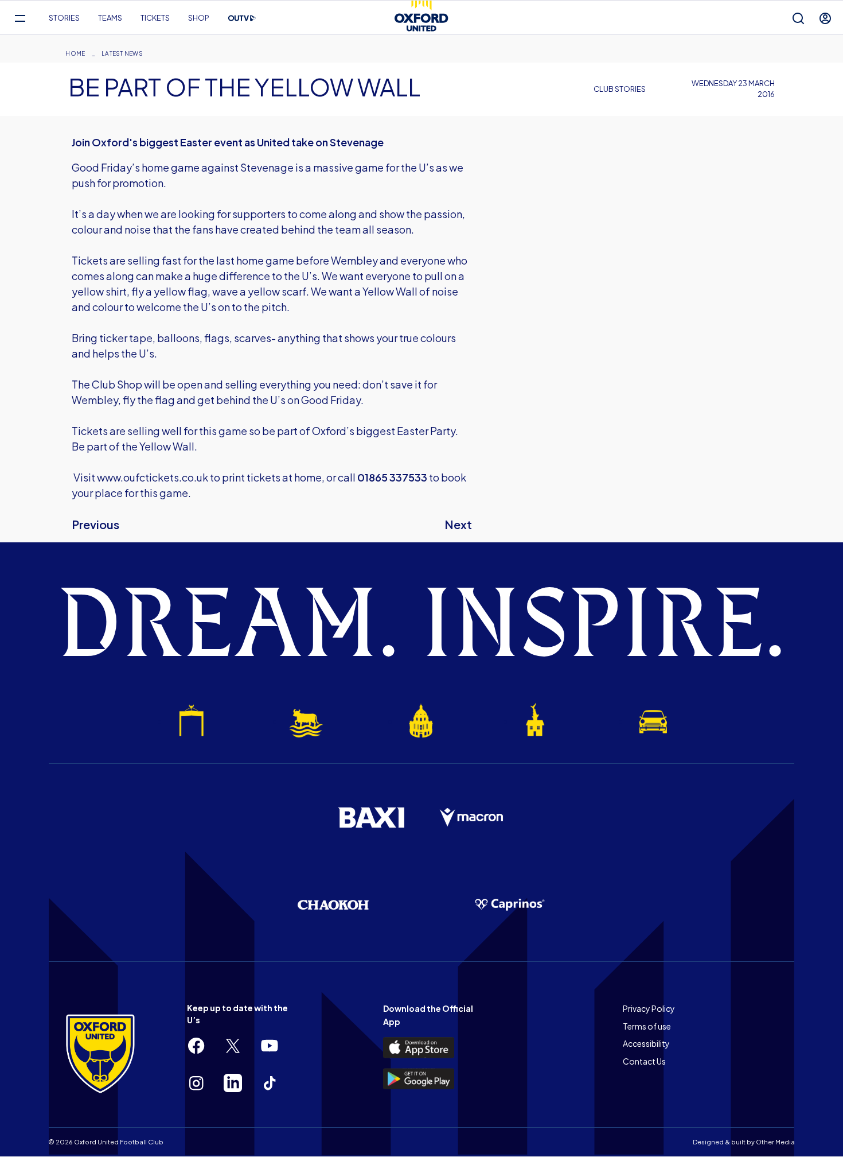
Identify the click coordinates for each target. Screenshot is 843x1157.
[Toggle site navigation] (20, 18)
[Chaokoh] (333, 905)
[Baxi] (371, 817)
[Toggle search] (798, 18)
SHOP (198, 17)
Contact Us (644, 1061)
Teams (110, 17)
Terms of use (647, 1026)
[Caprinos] (509, 905)
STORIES (64, 17)
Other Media (775, 1142)
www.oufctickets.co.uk (152, 477)
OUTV (242, 18)
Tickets (155, 17)
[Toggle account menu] (825, 18)
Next (458, 524)
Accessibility (646, 1043)
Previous (95, 524)
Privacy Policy (649, 1008)
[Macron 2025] (472, 818)
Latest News (122, 53)
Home (75, 53)
